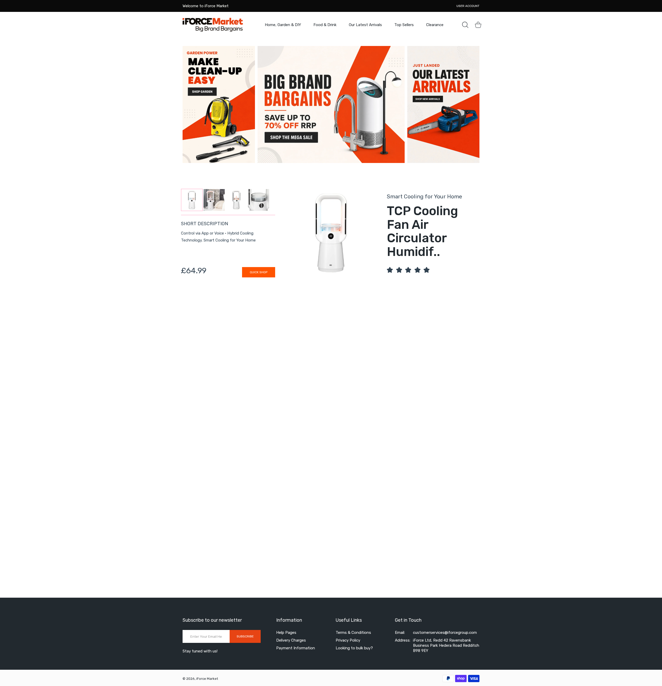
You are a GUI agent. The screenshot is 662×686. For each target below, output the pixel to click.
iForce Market (207, 679)
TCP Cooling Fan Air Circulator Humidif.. (422, 231)
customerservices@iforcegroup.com (445, 632)
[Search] (465, 25)
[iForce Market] (213, 25)
